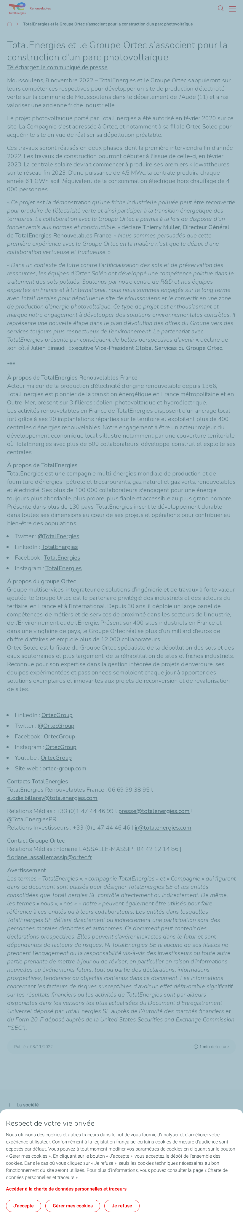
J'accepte (23, 1206)
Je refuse (122, 1206)
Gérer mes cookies (73, 1206)
